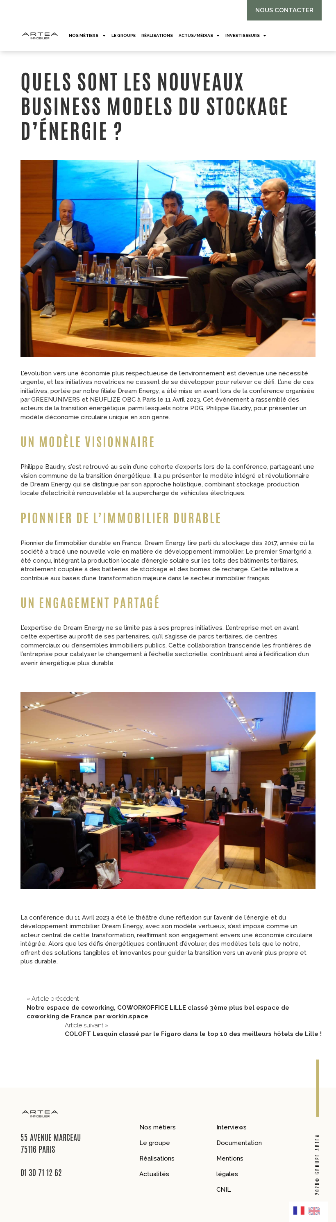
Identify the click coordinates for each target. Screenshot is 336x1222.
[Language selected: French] (308, 1212)
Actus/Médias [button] (196, 35)
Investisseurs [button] (242, 35)
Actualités (154, 1174)
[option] (316, 1210)
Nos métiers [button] (84, 35)
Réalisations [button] (157, 35)
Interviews (231, 1127)
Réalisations (157, 1158)
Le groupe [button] (123, 35)
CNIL (223, 1189)
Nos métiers (157, 1127)
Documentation (239, 1143)
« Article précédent (158, 1007)
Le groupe (154, 1143)
